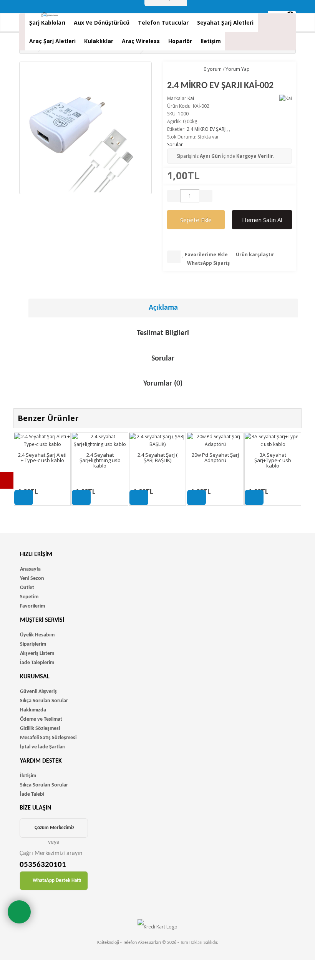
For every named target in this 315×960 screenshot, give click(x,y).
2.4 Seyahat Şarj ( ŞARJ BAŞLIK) (157, 457)
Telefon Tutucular (163, 22)
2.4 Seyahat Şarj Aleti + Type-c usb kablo (42, 457)
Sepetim (29, 597)
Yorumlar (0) (162, 383)
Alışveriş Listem (37, 653)
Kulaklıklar (98, 41)
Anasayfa (30, 569)
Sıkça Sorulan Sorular (44, 701)
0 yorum (213, 69)
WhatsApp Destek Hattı (57, 880)
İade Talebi (32, 794)
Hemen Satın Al (262, 220)
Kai (190, 98)
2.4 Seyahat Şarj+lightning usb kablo (100, 460)
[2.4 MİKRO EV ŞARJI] (85, 128)
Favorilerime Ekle (206, 254)
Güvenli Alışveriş (38, 692)
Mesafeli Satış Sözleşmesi (48, 738)
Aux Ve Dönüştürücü (101, 22)
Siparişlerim (33, 644)
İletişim (28, 776)
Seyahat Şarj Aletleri (225, 22)
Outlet (27, 588)
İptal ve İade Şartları (42, 747)
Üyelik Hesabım (37, 635)
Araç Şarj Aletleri (52, 41)
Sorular (175, 144)
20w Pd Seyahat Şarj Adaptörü (215, 457)
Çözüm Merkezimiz (54, 827)
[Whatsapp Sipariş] (19, 911)
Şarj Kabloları (47, 22)
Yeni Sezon (32, 578)
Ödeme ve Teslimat (41, 719)
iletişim (211, 41)
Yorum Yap (237, 69)
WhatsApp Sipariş (208, 263)
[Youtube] (6, 480)
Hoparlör (180, 41)
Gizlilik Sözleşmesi (40, 728)
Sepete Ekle (196, 220)
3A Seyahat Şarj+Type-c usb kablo (272, 460)
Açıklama (163, 308)
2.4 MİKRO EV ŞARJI (207, 129)
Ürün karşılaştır (254, 254)
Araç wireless (141, 41)
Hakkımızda (33, 710)
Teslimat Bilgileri (163, 333)
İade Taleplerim (37, 663)
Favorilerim (32, 606)
